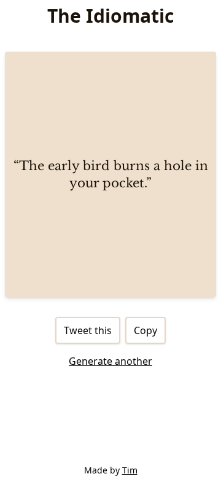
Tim (130, 470)
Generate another (110, 361)
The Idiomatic (110, 15)
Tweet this (88, 330)
